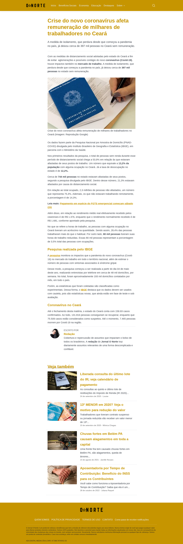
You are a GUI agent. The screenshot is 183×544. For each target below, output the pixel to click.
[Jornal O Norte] (35, 5)
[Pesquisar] (153, 5)
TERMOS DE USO (91, 520)
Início (53, 5)
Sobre (119, 5)
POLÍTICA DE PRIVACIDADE (65, 520)
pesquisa (55, 255)
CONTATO (107, 520)
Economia (84, 5)
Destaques (109, 5)
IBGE (84, 289)
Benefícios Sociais (67, 5)
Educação (96, 5)
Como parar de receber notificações (132, 520)
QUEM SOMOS (41, 520)
